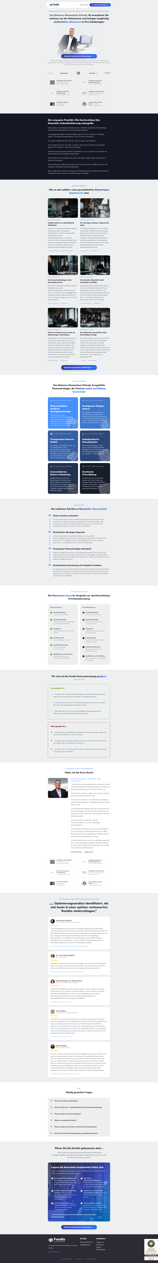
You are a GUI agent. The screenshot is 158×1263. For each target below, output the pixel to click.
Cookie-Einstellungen (101, 1248)
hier (66, 1215)
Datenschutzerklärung (66, 1259)
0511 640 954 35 (76, 852)
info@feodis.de (88, 852)
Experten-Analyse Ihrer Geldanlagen (79, 56)
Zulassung (99, 1245)
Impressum (100, 1242)
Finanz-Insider (84, 5)
